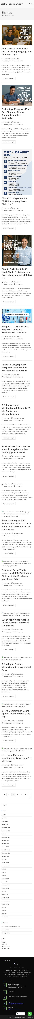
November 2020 (6, 885)
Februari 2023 (5, 847)
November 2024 (6, 837)
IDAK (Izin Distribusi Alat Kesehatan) (11, 926)
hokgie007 (7, 58)
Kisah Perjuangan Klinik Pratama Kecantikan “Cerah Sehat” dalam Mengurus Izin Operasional (16, 525)
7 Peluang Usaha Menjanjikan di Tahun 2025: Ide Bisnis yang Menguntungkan (16, 409)
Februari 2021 (5, 878)
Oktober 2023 (5, 843)
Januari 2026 (5, 824)
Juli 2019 (4, 907)
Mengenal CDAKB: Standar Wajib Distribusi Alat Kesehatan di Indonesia (15, 329)
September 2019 (6, 901)
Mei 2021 (4, 872)
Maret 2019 (5, 917)
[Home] (2, 15)
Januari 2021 (5, 882)
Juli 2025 (4, 834)
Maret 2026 (5, 821)
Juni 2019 (4, 910)
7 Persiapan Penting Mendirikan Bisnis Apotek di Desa (16, 667)
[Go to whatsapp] (30, 1014)
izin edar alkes (5, 930)
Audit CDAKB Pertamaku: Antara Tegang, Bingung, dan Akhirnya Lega (17, 51)
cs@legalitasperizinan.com (15, 1004)
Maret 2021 (5, 875)
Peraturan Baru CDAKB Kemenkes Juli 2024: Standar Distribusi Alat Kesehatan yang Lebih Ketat (17, 574)
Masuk (3, 942)
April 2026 (4, 818)
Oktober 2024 (5, 840)
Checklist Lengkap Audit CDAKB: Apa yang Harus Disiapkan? (14, 201)
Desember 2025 (6, 827)
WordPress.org (5, 948)
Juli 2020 (4, 891)
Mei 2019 (4, 914)
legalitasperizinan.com (11, 3)
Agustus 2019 (5, 904)
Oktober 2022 (5, 856)
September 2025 (6, 831)
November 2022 (6, 853)
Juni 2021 (4, 869)
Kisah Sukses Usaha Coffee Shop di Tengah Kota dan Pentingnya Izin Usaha (16, 449)
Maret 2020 (5, 894)
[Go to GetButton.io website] (30, 1017)
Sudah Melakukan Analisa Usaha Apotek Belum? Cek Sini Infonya (15, 622)
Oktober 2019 (5, 898)
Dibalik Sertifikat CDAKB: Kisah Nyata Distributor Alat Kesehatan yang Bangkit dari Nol (17, 273)
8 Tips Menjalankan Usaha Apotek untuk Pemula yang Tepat (16, 713)
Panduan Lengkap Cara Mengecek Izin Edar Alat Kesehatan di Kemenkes (14, 367)
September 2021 (6, 866)
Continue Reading (9, 79)
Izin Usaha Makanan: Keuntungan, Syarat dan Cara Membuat (17, 758)
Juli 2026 (4, 815)
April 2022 (4, 859)
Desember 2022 (6, 850)
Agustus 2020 (5, 888)
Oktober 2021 (5, 863)
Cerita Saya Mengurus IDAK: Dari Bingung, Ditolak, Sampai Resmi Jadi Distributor (16, 113)
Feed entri (4, 944)
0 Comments (19, 61)
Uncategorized (8, 61)
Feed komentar (6, 946)
